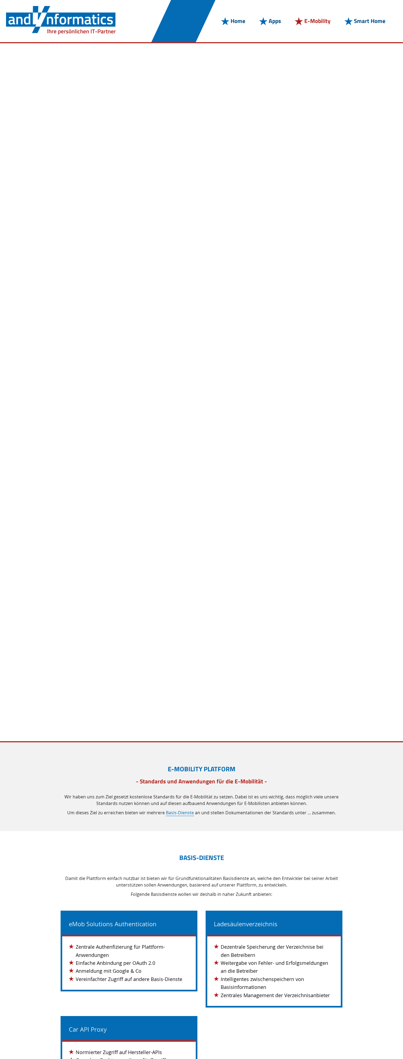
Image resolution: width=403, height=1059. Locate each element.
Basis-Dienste (180, 813)
